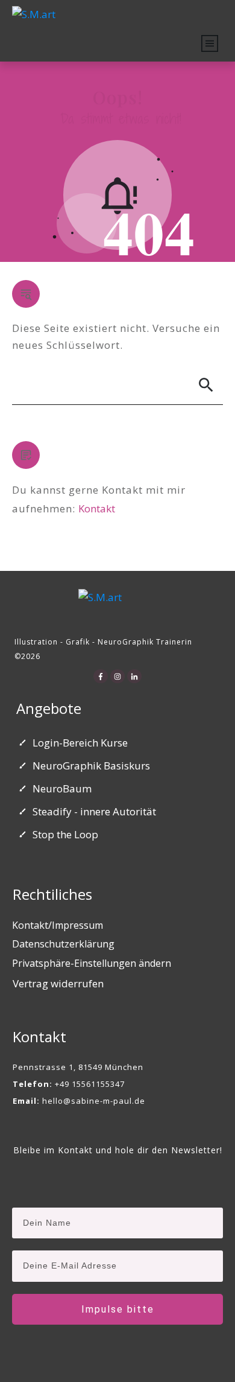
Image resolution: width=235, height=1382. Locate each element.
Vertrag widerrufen (58, 983)
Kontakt (96, 508)
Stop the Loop (65, 834)
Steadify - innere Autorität (94, 811)
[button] (91, 964)
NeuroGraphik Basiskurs (91, 765)
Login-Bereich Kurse (80, 743)
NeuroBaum (62, 788)
